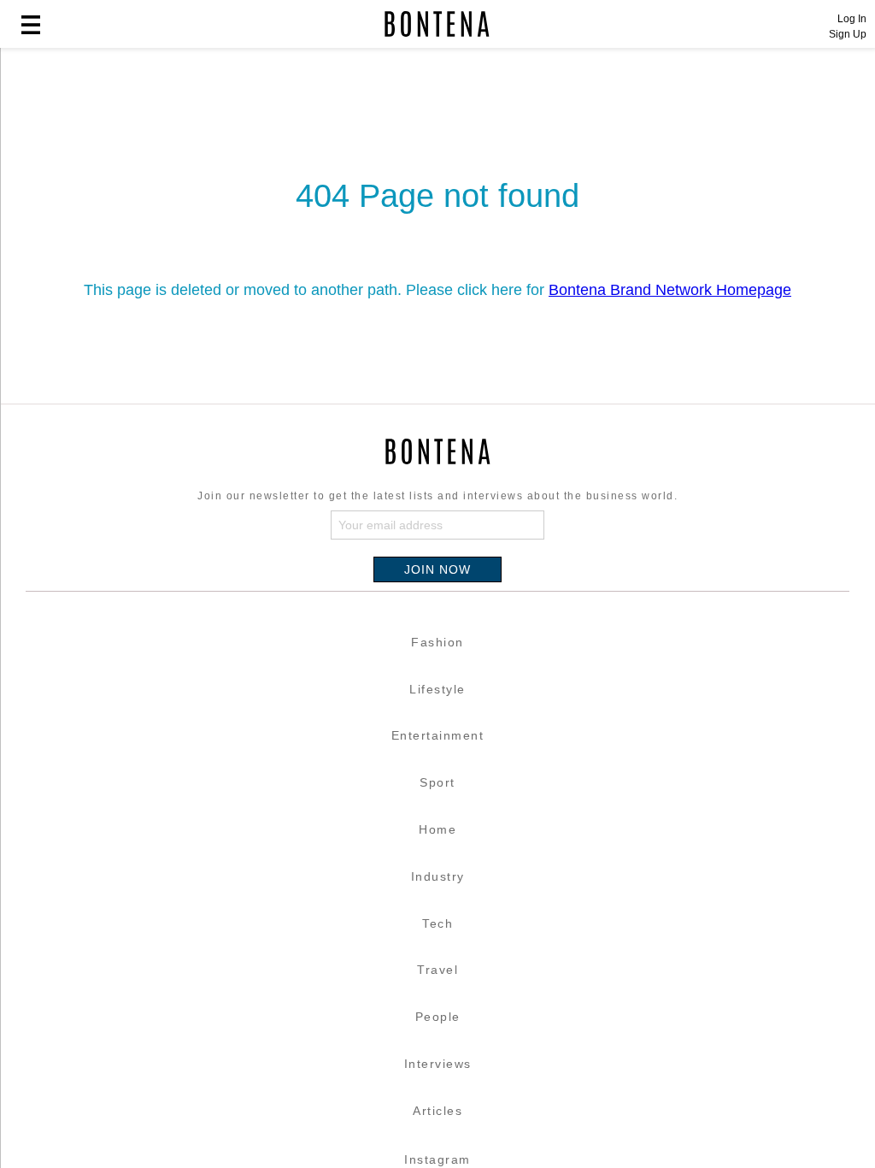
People (438, 1016)
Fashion (437, 642)
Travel (437, 969)
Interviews (438, 1064)
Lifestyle (437, 689)
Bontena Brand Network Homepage (670, 289)
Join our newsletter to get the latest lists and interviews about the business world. (437, 496)
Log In (851, 19)
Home (437, 829)
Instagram (437, 1159)
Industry (438, 876)
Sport (437, 782)
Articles (437, 1111)
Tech (437, 923)
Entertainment (437, 735)
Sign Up (847, 34)
